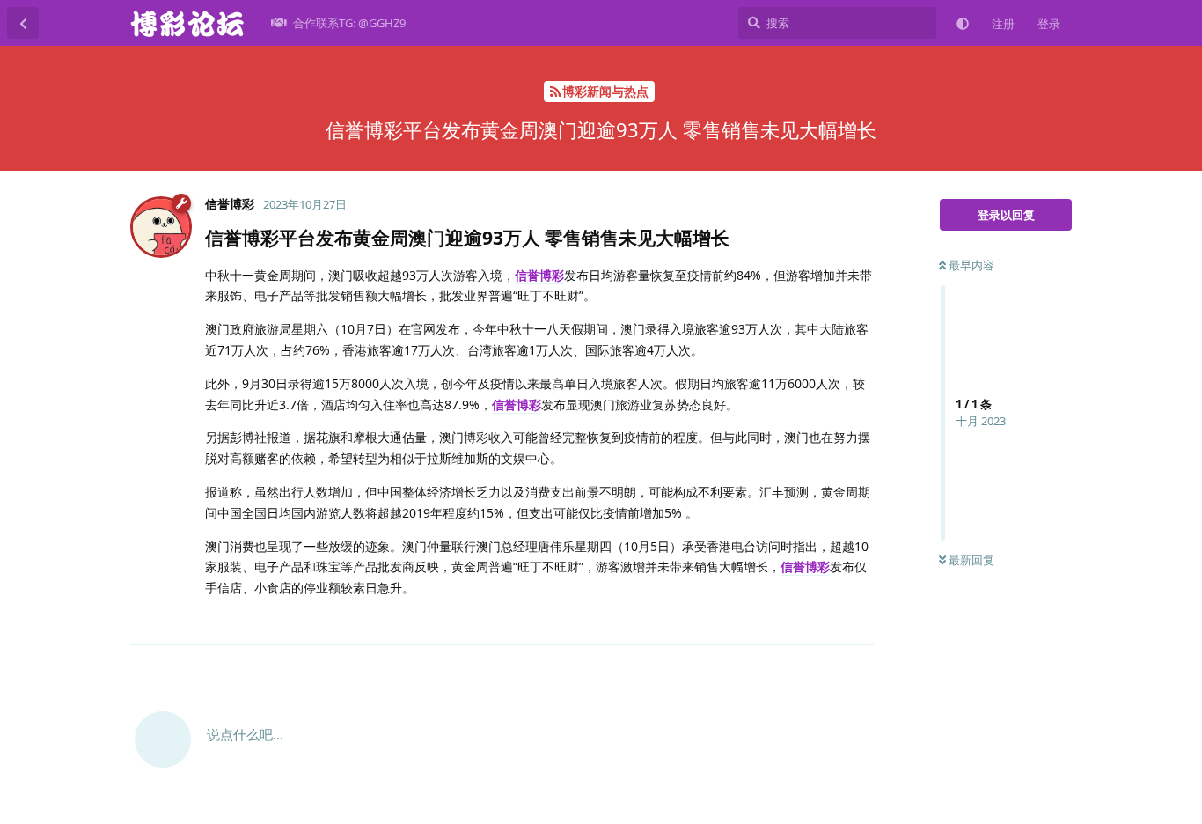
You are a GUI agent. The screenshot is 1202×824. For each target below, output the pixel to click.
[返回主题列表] (23, 23)
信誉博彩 (539, 275)
